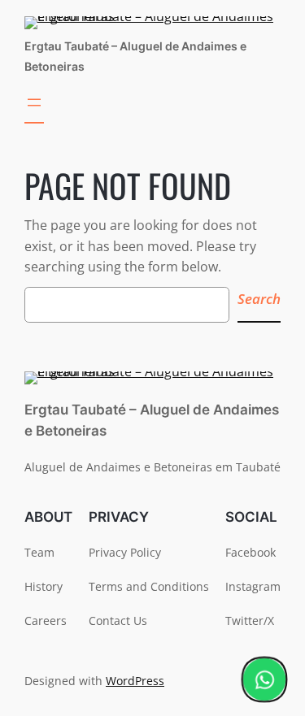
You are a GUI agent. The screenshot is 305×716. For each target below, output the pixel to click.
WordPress (135, 680)
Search (259, 298)
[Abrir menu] (34, 108)
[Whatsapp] (264, 679)
